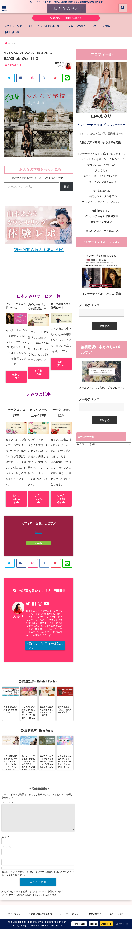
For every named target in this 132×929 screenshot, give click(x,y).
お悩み (106, 26)
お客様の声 (38, 372)
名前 (5, 836)
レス (94, 26)
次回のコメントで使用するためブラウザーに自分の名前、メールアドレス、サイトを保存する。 (38, 873)
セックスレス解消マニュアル (67, 18)
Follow (38, 532)
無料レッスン (16, 376)
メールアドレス (89, 305)
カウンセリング (13, 26)
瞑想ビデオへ (61, 364)
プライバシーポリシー (70, 914)
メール (6, 847)
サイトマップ (14, 914)
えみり (60, 65)
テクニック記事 (38, 499)
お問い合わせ (12, 32)
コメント (8, 802)
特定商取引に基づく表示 (40, 914)
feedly (39, 543)
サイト (5, 858)
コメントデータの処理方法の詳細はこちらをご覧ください (29, 894)
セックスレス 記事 (16, 499)
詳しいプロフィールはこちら (45, 645)
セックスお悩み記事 (61, 499)
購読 (66, 186)
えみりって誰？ (76, 26)
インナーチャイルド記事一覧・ (45, 26)
